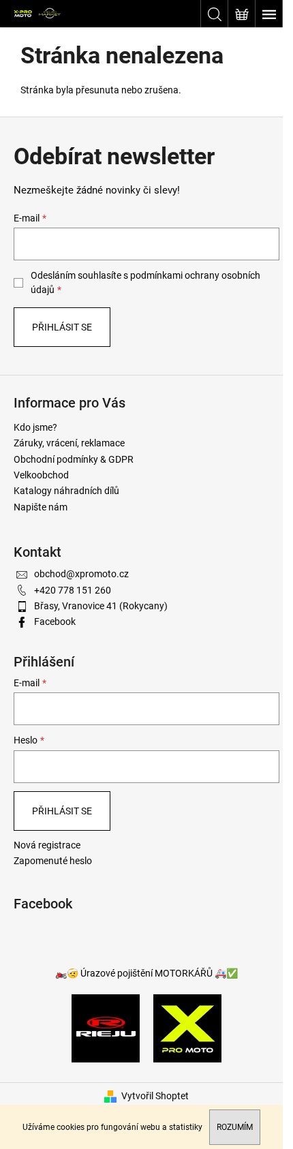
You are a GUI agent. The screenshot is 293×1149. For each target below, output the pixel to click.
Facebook (55, 621)
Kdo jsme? (35, 427)
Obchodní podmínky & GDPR (74, 459)
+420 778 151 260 (72, 590)
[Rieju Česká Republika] (106, 1027)
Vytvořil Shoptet (155, 1095)
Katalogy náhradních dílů (66, 490)
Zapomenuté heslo (53, 860)
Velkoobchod (41, 475)
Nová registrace (47, 845)
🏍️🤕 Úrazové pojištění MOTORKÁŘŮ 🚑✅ (146, 973)
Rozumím (235, 1127)
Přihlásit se (62, 327)
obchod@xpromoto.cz (81, 573)
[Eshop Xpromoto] (187, 1027)
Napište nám (40, 507)
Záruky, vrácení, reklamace (69, 443)
